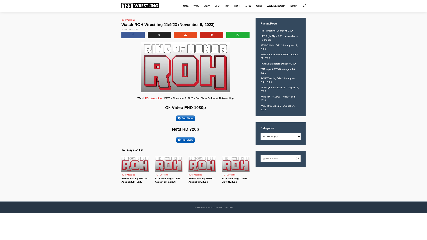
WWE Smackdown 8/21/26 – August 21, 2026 (279, 56)
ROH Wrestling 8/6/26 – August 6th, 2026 (201, 180)
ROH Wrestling (128, 20)
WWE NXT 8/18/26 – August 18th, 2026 (278, 98)
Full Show (187, 118)
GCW (259, 5)
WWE (196, 5)
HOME (184, 5)
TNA (227, 5)
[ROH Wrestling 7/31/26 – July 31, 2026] (236, 164)
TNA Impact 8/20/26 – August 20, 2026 (278, 71)
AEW (207, 5)
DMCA (293, 5)
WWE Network (276, 5)
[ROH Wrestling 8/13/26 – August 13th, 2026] (168, 164)
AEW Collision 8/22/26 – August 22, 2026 (279, 47)
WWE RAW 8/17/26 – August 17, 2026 (278, 107)
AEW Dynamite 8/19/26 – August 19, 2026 (280, 89)
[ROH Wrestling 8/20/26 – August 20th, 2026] (135, 164)
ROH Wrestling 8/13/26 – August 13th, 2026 (168, 180)
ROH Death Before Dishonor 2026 (279, 63)
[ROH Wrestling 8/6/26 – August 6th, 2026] (202, 164)
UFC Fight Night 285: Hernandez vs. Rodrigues (280, 38)
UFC (217, 5)
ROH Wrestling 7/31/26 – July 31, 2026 (235, 180)
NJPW (248, 5)
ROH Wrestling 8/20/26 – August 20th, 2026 (135, 180)
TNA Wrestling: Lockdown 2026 (277, 30)
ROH (237, 5)
